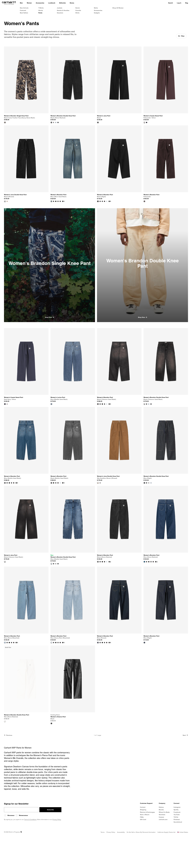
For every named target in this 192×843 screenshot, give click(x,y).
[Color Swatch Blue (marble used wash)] (56, 122)
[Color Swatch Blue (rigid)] (58, 122)
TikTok (176, 817)
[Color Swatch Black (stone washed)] (58, 201)
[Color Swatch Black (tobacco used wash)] (53, 122)
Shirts (77, 13)
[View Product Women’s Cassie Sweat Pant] (144, 122)
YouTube (177, 814)
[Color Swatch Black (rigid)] (56, 201)
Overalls (78, 10)
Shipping (143, 809)
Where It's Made (164, 812)
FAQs (142, 817)
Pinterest (177, 819)
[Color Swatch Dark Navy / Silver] (147, 122)
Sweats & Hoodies (63, 10)
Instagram (177, 807)
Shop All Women (118, 8)
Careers (161, 817)
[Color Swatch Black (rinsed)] (100, 483)
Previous (9, 735)
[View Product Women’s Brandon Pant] (51, 201)
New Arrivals (24, 8)
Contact (142, 807)
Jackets (59, 8)
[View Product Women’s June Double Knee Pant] (5, 201)
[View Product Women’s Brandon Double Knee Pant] (51, 122)
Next (184, 735)
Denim (77, 8)
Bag (186, 3)
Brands (161, 809)
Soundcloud (178, 822)
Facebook (177, 812)
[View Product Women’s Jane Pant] (98, 122)
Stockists (162, 814)
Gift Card (143, 819)
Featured (23, 10)
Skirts (96, 8)
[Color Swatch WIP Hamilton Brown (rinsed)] (7, 201)
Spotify (176, 809)
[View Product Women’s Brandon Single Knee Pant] (5, 122)
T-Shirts (41, 8)
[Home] (9, 3)
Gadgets (97, 13)
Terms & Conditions (30, 819)
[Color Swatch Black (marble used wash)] (53, 201)
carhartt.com (163, 819)
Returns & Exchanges (147, 812)
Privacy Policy (56, 819)
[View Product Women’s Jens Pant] (5, 562)
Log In (179, 3)
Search (170, 3)
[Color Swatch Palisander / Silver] (7, 404)
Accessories (98, 10)
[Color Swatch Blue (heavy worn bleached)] (107, 201)
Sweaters (60, 13)
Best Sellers (24, 13)
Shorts (40, 10)
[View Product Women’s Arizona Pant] (51, 723)
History (161, 807)
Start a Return (144, 814)
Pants (40, 13)
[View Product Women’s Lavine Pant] (51, 404)
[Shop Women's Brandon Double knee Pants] (142, 265)
